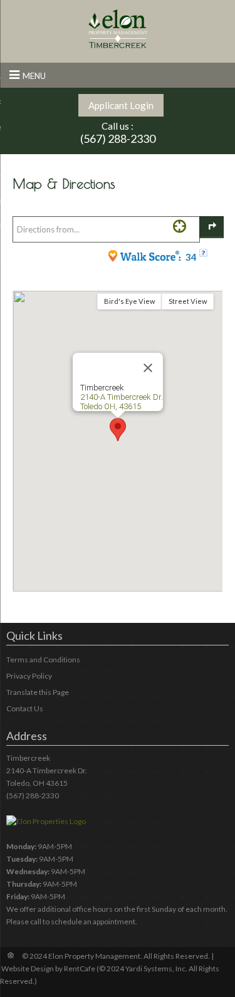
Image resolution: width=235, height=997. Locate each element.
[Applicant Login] (121, 105)
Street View (188, 301)
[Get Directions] (211, 227)
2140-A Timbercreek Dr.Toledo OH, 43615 (121, 401)
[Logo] (117, 28)
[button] (118, 429)
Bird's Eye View (129, 301)
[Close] (148, 368)
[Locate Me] (179, 225)
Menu (34, 76)
